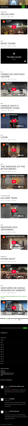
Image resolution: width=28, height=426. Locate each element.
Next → (20, 319)
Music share (8, 43)
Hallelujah (8, 14)
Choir (4, 137)
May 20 (2, 361)
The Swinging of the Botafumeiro (13, 167)
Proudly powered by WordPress (6, 424)
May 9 (2, 363)
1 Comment (11, 16)
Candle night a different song (10, 107)
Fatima (8, 195)
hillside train (9, 198)
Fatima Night (8, 259)
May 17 (2, 358)
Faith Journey (4, 6)
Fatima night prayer (14, 411)
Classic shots (4, 195)
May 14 (2, 354)
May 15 (2, 356)
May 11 (2, 347)
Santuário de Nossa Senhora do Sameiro (13, 289)
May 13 (2, 351)
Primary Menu (26, 6)
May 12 (5, 256)
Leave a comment (12, 79)
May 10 (2, 344)
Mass (2, 41)
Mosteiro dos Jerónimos (9, 228)
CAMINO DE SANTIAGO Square (13, 75)
